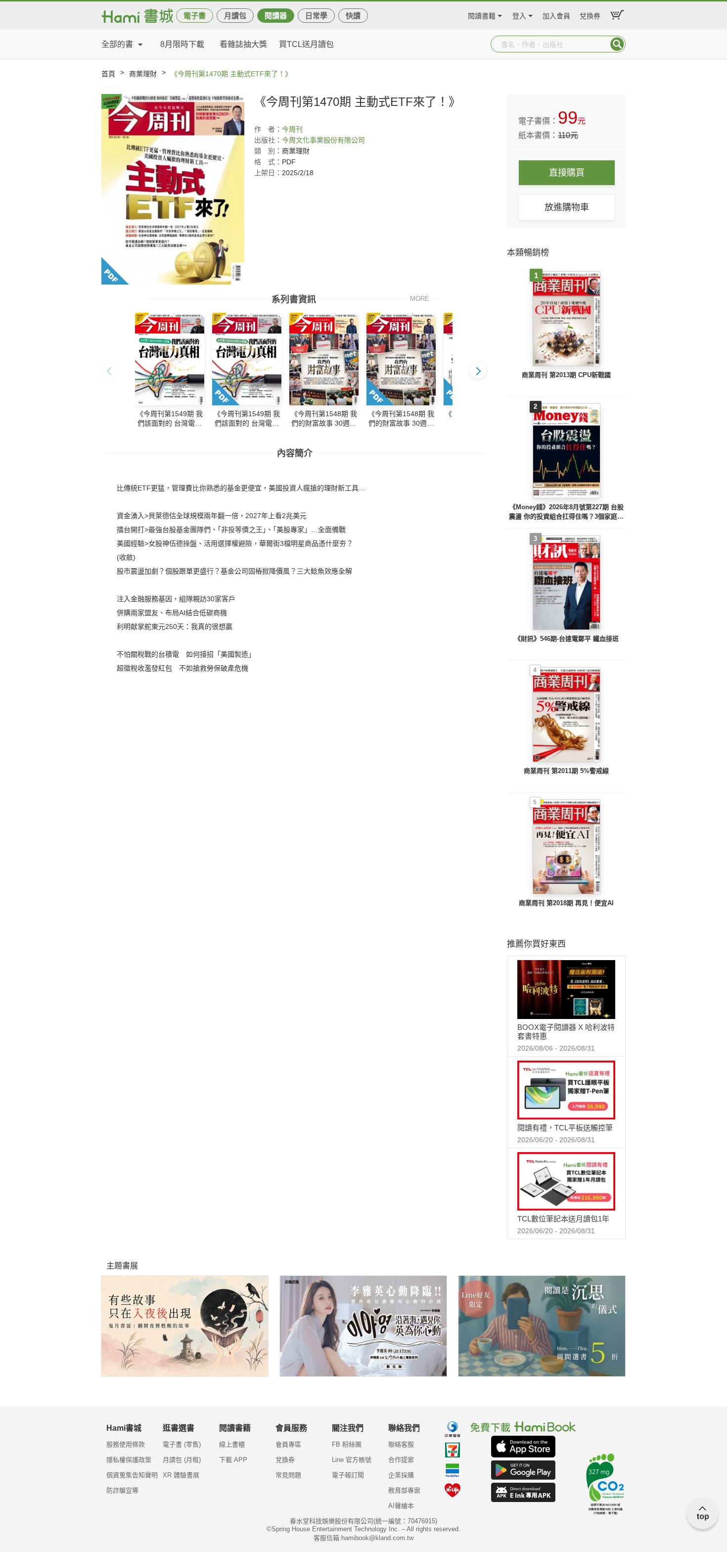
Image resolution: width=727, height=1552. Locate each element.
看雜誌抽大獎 (243, 44)
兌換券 (590, 14)
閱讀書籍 (482, 14)
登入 (519, 14)
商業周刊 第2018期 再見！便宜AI (566, 903)
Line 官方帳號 (351, 1459)
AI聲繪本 (401, 1505)
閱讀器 (276, 15)
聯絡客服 (401, 1444)
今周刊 (292, 129)
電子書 (194, 15)
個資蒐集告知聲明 (132, 1475)
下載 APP (233, 1459)
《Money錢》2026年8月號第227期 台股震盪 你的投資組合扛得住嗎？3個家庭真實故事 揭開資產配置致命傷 (566, 512)
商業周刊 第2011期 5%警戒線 (566, 771)
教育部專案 (404, 1490)
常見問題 (288, 1475)
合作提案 (401, 1459)
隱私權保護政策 (128, 1459)
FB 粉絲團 (347, 1444)
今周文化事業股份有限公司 (323, 140)
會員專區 (288, 1444)
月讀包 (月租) (182, 1459)
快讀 (353, 15)
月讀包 (235, 15)
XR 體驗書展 (181, 1475)
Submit (617, 44)
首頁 (108, 74)
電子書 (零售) (182, 1444)
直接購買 (567, 173)
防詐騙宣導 (122, 1490)
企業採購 (401, 1475)
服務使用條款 (125, 1444)
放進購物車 (567, 207)
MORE (419, 298)
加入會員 (556, 14)
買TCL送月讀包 (306, 44)
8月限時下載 (182, 44)
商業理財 (143, 74)
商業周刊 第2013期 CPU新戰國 (566, 375)
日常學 (316, 15)
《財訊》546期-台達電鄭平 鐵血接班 (566, 638)
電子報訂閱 (348, 1475)
